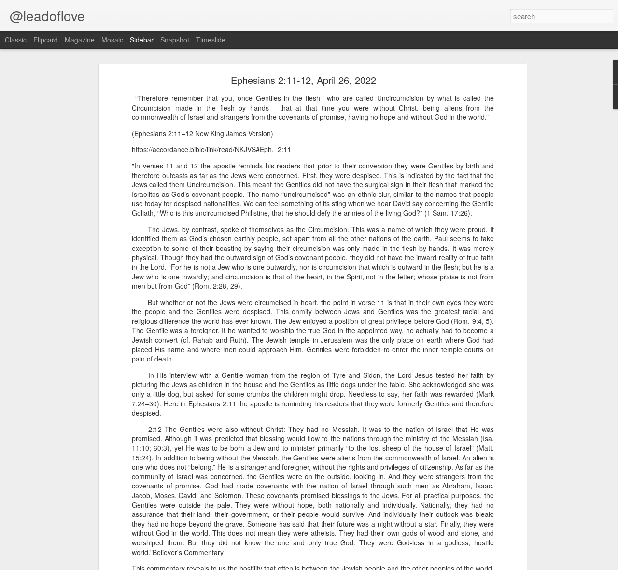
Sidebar (142, 39)
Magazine (80, 39)
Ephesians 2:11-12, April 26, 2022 (303, 80)
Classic (16, 39)
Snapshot (174, 39)
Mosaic (112, 39)
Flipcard (45, 39)
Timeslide (210, 39)
